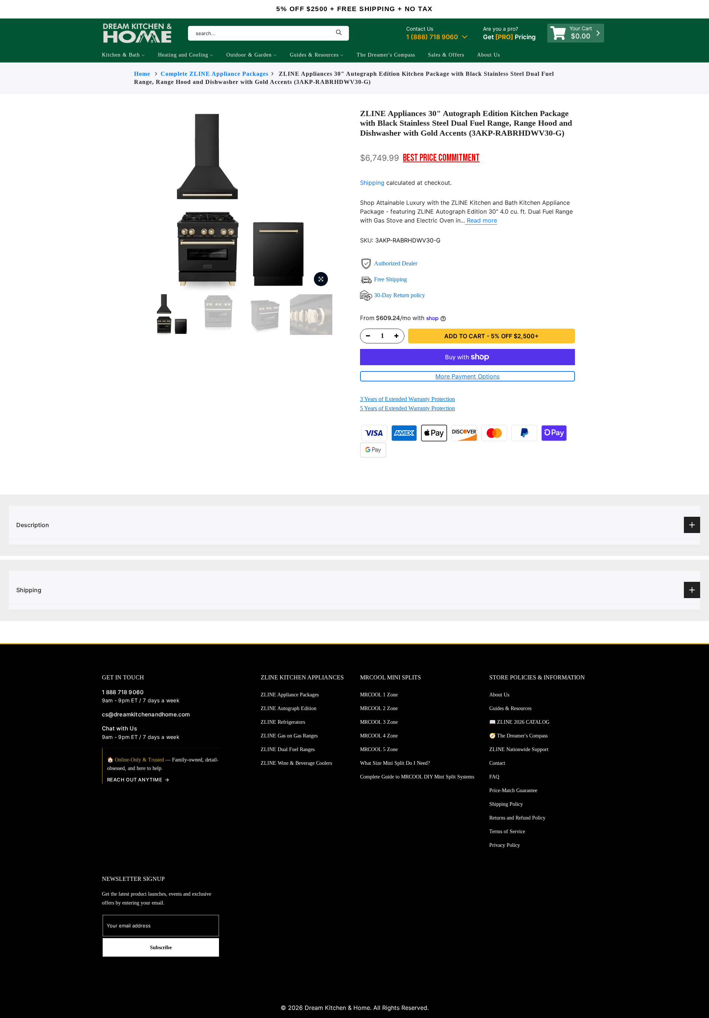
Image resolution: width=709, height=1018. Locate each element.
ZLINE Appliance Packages (290, 695)
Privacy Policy (504, 845)
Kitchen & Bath (121, 55)
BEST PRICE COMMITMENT (441, 158)
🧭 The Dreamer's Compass (518, 736)
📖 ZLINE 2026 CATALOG (519, 722)
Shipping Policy (506, 804)
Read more (481, 220)
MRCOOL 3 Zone (379, 722)
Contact (497, 763)
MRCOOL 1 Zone (379, 695)
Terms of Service (507, 831)
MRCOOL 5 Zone (379, 749)
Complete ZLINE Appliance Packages (214, 74)
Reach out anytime (134, 780)
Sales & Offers (446, 55)
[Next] (347, 199)
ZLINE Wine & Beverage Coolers (296, 763)
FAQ (494, 777)
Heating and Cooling (183, 55)
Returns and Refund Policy (517, 818)
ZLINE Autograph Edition (288, 708)
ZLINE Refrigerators (283, 722)
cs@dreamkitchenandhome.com (146, 714)
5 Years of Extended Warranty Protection (407, 408)
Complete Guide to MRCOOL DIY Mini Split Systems (417, 777)
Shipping (372, 182)
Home (142, 74)
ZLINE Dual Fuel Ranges (288, 749)
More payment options (467, 376)
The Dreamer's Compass (386, 55)
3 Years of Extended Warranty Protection (407, 399)
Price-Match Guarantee (513, 790)
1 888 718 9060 (123, 692)
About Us (488, 55)
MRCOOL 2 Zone (379, 708)
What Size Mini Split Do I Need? (395, 763)
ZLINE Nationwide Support (518, 749)
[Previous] (136, 199)
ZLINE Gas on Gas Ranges (289, 736)
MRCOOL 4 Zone (379, 736)
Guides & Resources (314, 55)
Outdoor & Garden (249, 55)
